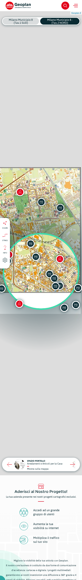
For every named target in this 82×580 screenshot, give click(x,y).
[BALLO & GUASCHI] (55, 286)
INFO (5, 253)
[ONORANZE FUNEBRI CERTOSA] (75, 305)
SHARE (5, 228)
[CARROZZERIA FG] (54, 278)
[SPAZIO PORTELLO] (64, 307)
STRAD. (5, 240)
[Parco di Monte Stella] (19, 303)
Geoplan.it (76, 12)
